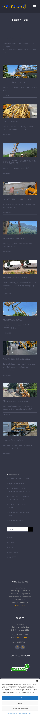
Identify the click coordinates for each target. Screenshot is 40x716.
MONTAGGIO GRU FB (20, 225)
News (20, 75)
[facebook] (17, 647)
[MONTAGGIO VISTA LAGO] (20, 267)
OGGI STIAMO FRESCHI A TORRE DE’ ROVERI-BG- (20, 146)
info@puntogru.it (22, 637)
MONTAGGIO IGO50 (20, 306)
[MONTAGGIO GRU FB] (20, 227)
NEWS (10, 547)
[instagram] (22, 647)
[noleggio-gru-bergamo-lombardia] (20, 674)
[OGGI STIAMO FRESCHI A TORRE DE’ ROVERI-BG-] (20, 150)
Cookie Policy (11, 713)
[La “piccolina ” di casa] (20, 71)
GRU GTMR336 (20, 108)
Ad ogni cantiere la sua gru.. (20, 345)
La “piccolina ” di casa (20, 69)
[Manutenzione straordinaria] (20, 390)
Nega (20, 703)
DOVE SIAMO (13, 552)
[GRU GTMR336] (20, 111)
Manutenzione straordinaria (20, 387)
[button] (37, 681)
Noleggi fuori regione (20, 426)
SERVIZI (11, 542)
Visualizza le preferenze (20, 708)
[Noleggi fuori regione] (20, 429)
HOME (10, 537)
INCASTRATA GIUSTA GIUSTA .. (20, 186)
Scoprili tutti (20, 605)
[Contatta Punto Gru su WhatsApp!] (20, 665)
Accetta (20, 698)
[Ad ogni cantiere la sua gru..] (20, 348)
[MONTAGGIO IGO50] (20, 309)
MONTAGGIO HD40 (16, 520)
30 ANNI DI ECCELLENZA (18, 479)
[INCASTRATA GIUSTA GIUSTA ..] (20, 188)
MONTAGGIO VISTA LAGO (20, 264)
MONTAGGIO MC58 (16, 484)
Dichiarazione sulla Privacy (23, 713)
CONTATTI (12, 557)
